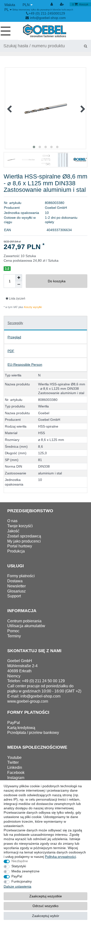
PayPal (16, 876)
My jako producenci (24, 541)
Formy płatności (21, 576)
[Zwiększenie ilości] (18, 277)
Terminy (14, 636)
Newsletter (16, 586)
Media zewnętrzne (25, 871)
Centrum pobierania (24, 621)
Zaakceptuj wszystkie (45, 896)
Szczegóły (15, 323)
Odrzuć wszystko (45, 906)
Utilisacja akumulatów (26, 626)
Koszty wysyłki (32, 307)
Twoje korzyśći (20, 526)
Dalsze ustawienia (17, 886)
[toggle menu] (7, 31)
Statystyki (18, 866)
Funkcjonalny (21, 881)
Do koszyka (57, 281)
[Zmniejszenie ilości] (18, 284)
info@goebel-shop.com (48, 18)
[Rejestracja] (62, 4)
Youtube (14, 757)
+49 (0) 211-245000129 (47, 13)
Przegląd (14, 337)
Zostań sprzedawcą (24, 536)
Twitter (13, 762)
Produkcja (16, 551)
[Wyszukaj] (85, 46)
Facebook (16, 773)
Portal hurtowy (19, 546)
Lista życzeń (16, 298)
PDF (11, 351)
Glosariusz (16, 591)
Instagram (15, 778)
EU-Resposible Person (25, 364)
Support (14, 596)
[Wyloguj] (52, 4)
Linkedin (14, 767)
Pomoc (13, 631)
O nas (12, 521)
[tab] (45, 323)
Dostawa (15, 581)
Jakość (13, 531)
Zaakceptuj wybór (45, 916)
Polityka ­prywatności (60, 857)
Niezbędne (19, 861)
